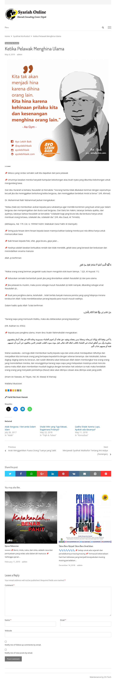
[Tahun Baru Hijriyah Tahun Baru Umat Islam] (85, 493)
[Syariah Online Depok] (58, 14)
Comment (9, 585)
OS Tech (107, 677)
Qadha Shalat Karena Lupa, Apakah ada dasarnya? (87, 428)
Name (8, 620)
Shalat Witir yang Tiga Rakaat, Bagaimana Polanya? (53, 428)
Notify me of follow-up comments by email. (23, 645)
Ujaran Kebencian (12, 546)
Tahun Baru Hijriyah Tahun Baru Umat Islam (76, 546)
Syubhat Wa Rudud (12, 43)
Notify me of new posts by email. (19, 653)
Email (63, 620)
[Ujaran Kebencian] (31, 493)
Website (8, 630)
